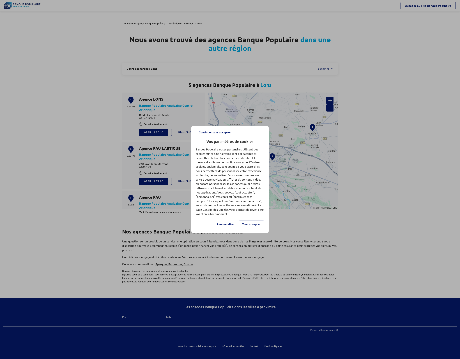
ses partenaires (232, 149)
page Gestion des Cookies (212, 209)
